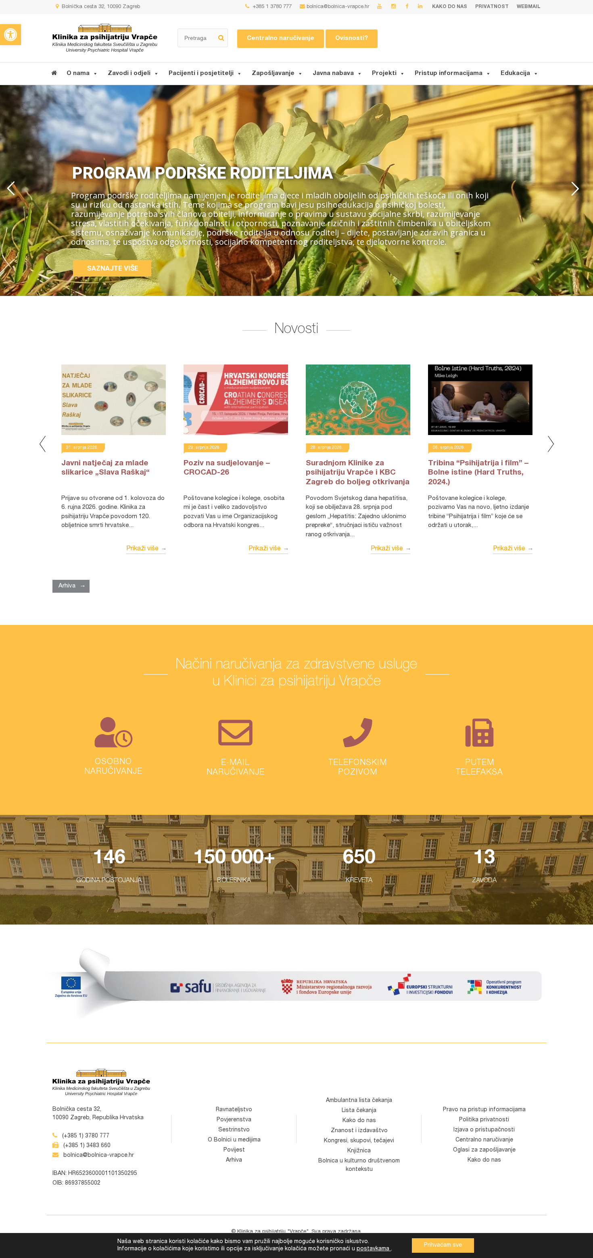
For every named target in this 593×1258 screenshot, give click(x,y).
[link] (10, 34)
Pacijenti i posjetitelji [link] (201, 74)
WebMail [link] (529, 6)
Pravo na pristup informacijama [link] (484, 1110)
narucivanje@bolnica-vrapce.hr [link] (235, 774)
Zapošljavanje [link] (273, 74)
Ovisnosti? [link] (351, 38)
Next (551, 444)
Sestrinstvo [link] (234, 1130)
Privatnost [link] (492, 6)
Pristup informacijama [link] (448, 74)
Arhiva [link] (66, 586)
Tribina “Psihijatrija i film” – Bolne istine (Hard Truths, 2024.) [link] (478, 473)
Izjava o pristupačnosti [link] (484, 1130)
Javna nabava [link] (333, 74)
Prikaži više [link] (142, 549)
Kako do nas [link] (449, 6)
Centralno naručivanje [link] (280, 38)
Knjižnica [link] (359, 1151)
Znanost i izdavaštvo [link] (359, 1131)
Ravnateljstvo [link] (234, 1110)
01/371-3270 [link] (357, 758)
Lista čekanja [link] (359, 1111)
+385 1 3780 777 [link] (271, 7)
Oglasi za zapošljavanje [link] (484, 1150)
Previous (42, 444)
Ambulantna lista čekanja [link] (359, 1101)
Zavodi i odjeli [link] (129, 74)
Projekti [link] (384, 74)
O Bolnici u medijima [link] (234, 1140)
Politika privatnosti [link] (484, 1120)
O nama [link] (78, 74)
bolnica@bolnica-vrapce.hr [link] (338, 7)
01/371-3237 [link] (479, 769)
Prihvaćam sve (443, 1245)
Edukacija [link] (515, 74)
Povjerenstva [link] (234, 1120)
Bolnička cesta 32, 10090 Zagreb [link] (100, 7)
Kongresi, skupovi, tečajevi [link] (359, 1141)
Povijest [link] (234, 1150)
